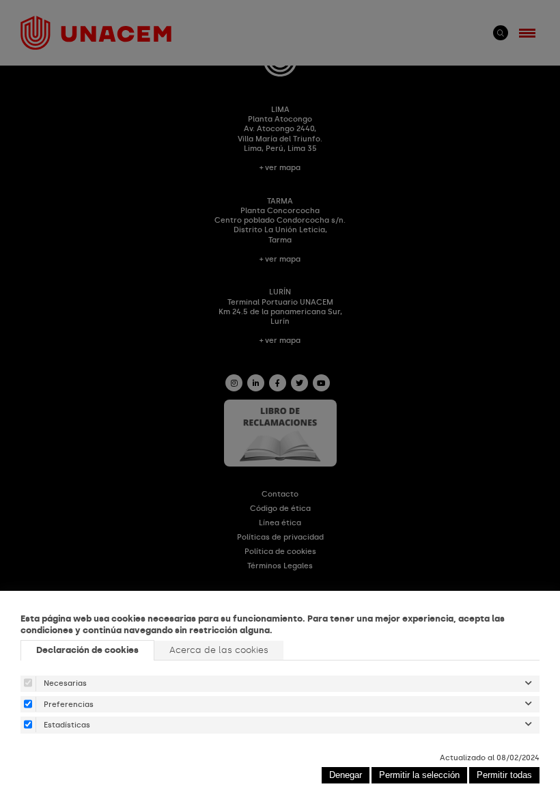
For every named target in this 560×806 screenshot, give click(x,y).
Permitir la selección (419, 775)
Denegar (345, 775)
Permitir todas (504, 775)
